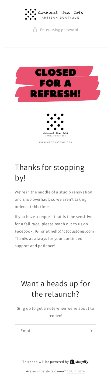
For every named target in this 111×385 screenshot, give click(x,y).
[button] (55, 29)
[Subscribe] (90, 331)
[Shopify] (79, 361)
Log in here (76, 371)
